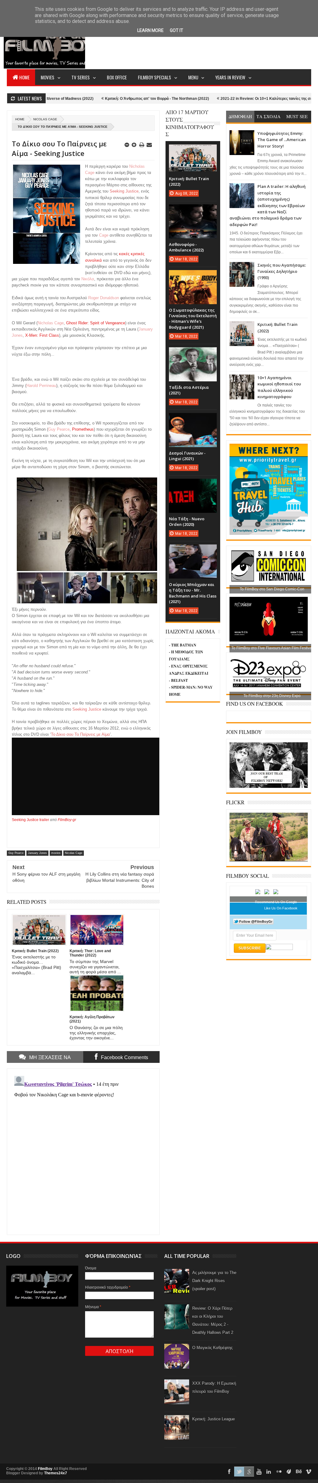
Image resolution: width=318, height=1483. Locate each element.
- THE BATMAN (182, 645)
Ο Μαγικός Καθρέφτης (212, 1347)
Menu (193, 77)
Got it (176, 30)
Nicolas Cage (45, 119)
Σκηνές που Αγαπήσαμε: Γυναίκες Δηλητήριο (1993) (281, 271)
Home (24, 77)
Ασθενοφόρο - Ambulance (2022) (186, 247)
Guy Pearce (16, 853)
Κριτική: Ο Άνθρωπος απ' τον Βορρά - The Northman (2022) (120, 98)
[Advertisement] (198, 45)
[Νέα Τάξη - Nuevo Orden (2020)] (193, 485)
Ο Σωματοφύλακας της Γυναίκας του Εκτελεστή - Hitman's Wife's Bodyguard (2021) (193, 318)
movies (56, 853)
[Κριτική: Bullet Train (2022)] (193, 150)
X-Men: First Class (42, 335)
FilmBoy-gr (67, 820)
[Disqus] (83, 1150)
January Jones (37, 853)
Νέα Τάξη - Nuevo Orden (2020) (186, 521)
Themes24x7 (55, 1473)
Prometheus (83, 429)
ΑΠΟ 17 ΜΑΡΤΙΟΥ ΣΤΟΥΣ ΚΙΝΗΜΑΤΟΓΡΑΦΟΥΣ (190, 123)
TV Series (80, 77)
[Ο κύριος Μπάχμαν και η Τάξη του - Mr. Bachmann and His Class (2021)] (193, 550)
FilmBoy (45, 1469)
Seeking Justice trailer (30, 820)
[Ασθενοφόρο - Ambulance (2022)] (193, 210)
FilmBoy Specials (154, 77)
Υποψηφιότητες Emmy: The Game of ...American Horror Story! (281, 140)
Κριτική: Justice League (213, 1419)
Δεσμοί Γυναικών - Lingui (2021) (187, 455)
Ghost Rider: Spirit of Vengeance (95, 323)
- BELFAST (178, 680)
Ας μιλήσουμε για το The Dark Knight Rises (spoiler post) (214, 1280)
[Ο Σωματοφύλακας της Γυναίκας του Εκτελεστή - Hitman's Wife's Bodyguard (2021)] (193, 276)
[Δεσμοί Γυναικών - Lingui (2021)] (193, 419)
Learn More (150, 30)
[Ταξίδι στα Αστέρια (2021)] (193, 353)
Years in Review (230, 77)
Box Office (117, 77)
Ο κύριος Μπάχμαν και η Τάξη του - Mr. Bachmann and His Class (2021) (192, 593)
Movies (47, 77)
